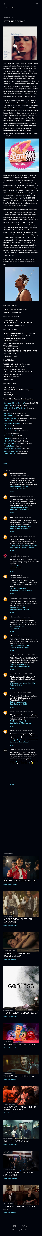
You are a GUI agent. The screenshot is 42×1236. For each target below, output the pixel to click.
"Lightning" (7, 428)
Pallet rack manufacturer (19, 664)
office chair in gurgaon (18, 488)
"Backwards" (8, 436)
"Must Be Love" (8, 446)
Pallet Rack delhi (16, 685)
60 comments (12, 925)
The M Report (10, 7)
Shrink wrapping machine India (21, 528)
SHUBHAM (13, 536)
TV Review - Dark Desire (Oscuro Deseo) (17, 954)
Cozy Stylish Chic (15, 749)
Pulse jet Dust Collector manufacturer (24, 740)
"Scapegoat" (7, 416)
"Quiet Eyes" (7, 405)
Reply (12, 492)
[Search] (37, 3)
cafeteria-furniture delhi (19, 507)
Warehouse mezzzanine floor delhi (22, 683)
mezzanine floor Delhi (18, 607)
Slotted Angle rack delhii (19, 702)
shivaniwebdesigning (16, 575)
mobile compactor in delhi (19, 609)
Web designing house (16, 555)
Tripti (11, 617)
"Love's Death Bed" (10, 453)
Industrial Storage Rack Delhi (20, 666)
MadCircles (26, 1230)
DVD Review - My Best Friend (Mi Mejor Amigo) (19, 1108)
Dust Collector (15, 568)
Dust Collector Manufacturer (20, 723)
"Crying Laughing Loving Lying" (14, 403)
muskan (12, 496)
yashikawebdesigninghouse (18, 473)
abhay (11, 636)
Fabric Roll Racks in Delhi (19, 645)
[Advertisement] (21, 834)
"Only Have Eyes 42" (10, 408)
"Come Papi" (7, 421)
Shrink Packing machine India (20, 509)
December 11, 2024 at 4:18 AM (26, 536)
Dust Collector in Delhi (18, 704)
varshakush (13, 598)
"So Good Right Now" (11, 451)
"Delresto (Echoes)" (10, 418)
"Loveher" (6, 413)
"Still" (5, 433)
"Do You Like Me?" (9, 431)
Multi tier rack (15, 628)
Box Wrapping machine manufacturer (23, 545)
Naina (11, 693)
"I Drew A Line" (8, 441)
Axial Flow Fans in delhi (18, 721)
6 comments (12, 959)
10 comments (12, 1016)
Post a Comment (13, 884)
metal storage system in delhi (20, 526)
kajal (11, 517)
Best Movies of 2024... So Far (19, 1044)
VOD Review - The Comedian (19, 1076)
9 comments (12, 1212)
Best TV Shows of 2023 (16, 1140)
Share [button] (5, 463)
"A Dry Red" (23, 408)
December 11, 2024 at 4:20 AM (23, 617)
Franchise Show (15, 566)
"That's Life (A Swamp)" (11, 423)
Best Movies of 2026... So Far (19, 880)
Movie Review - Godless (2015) (20, 1012)
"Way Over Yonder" (10, 443)
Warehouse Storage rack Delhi (21, 590)
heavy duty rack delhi (17, 626)
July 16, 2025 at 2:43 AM (28, 749)
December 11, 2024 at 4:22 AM (24, 711)
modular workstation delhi (19, 486)
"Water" (6, 426)
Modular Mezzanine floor (19, 647)
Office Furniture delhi (18, 588)
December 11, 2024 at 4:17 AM (24, 496)
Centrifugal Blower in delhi (20, 742)
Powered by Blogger (23, 1226)
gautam (12, 674)
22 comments (12, 1048)
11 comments (12, 1144)
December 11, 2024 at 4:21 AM (27, 655)
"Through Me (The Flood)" (12, 448)
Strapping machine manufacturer (22, 547)
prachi (12, 730)
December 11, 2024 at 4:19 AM (20, 577)
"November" (7, 438)
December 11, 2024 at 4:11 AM (20, 475)
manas (12, 711)
